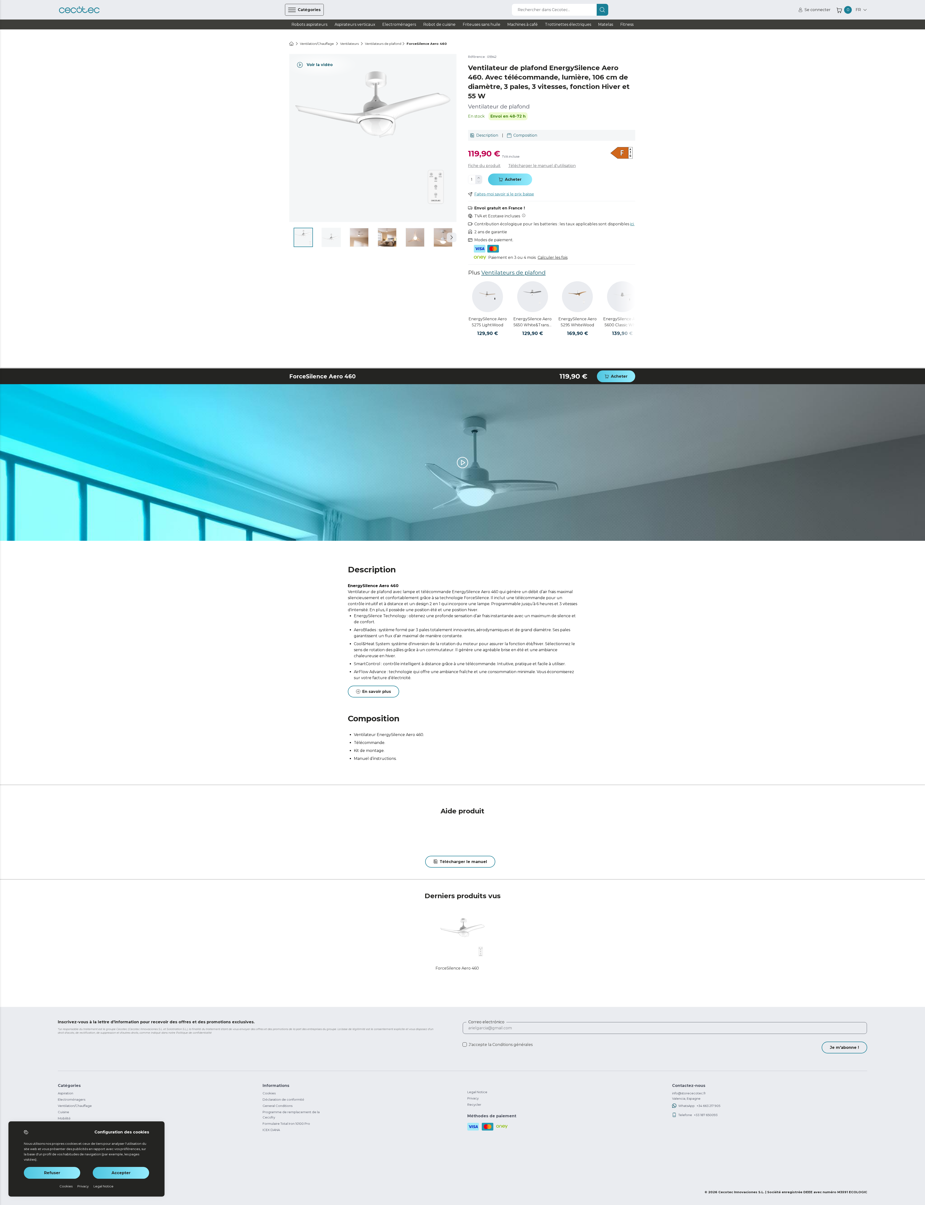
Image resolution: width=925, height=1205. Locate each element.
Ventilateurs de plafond (513, 272)
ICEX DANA (271, 1130)
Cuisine (63, 1112)
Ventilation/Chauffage (75, 1106)
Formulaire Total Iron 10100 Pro (286, 1123)
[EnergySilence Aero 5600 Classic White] (622, 296)
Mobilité (64, 1118)
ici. (632, 224)
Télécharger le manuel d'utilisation (542, 165)
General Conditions (277, 1106)
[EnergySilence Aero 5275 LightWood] (487, 296)
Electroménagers (71, 1099)
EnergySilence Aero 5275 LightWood (488, 322)
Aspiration (65, 1093)
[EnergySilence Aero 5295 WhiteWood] (577, 296)
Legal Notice (477, 1092)
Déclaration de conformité (283, 1099)
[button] (451, 237)
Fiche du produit (484, 165)
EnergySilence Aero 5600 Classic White (622, 322)
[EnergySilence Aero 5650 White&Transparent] (532, 296)
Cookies (269, 1093)
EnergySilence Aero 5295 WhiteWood (577, 322)
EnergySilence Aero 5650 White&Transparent (532, 322)
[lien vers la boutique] (79, 9)
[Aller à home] (291, 43)
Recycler (474, 1104)
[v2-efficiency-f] (621, 153)
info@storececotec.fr (689, 1093)
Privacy (473, 1098)
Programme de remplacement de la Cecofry (291, 1114)
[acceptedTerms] (464, 1044)
